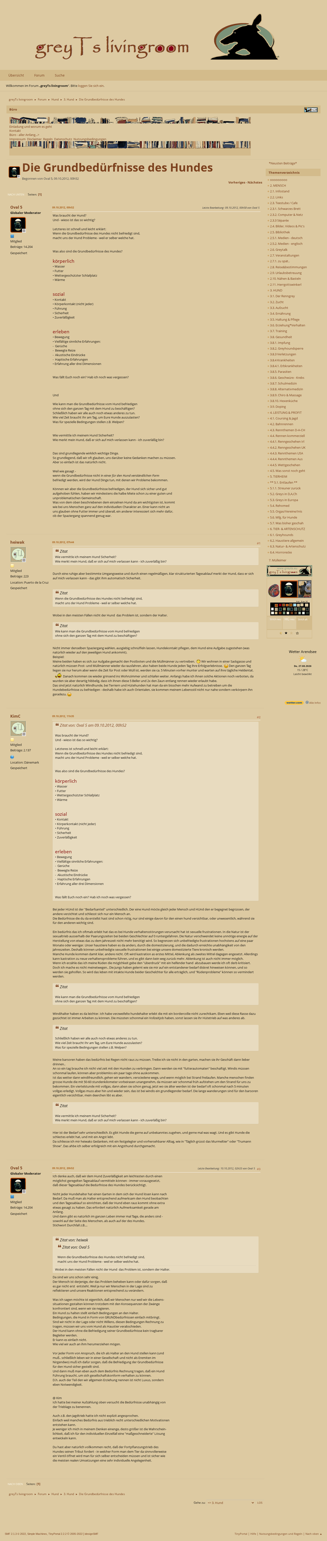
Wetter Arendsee (302, 651)
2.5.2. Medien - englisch (286, 243)
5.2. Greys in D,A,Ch (283, 494)
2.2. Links (276, 197)
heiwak (17, 542)
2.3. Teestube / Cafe (283, 203)
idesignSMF (91, 1533)
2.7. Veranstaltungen (284, 255)
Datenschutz (63, 139)
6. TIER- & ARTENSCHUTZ (287, 529)
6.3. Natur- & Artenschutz (287, 546)
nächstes (255, 182)
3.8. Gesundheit (280, 337)
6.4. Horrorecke (280, 552)
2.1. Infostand (279, 191)
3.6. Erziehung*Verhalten (287, 325)
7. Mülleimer (277, 560)
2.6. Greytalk (278, 249)
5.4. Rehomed (279, 505)
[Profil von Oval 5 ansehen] (15, 176)
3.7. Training (278, 331)
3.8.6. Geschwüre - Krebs (286, 377)
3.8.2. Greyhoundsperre (286, 348)
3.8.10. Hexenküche (283, 401)
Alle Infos (315, 702)
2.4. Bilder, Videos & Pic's (286, 226)
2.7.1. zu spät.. (279, 261)
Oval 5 (16, 207)
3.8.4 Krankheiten (282, 360)
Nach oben (15, 1484)
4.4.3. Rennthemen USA (286, 453)
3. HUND (275, 290)
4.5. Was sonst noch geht (287, 471)
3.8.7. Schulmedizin (283, 383)
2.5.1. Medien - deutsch (286, 238)
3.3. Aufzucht (278, 308)
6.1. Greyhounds (281, 535)
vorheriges (236, 182)
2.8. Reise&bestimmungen (288, 267)
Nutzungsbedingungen (89, 139)
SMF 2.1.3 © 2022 (15, 1533)
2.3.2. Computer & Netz (286, 214)
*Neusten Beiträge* (283, 163)
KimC (15, 716)
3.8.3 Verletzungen (282, 354)
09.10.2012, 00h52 (63, 207)
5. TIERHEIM (278, 476)
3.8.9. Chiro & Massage (285, 395)
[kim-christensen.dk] (12, 756)
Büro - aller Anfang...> (24, 135)
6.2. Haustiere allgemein (286, 540)
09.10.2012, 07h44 (63, 542)
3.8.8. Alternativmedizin (286, 389)
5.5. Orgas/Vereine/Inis (285, 511)
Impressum (17, 139)
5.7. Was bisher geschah (286, 523)
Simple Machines (37, 1533)
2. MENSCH (277, 185)
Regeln (48, 139)
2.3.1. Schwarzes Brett (285, 209)
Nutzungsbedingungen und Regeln (280, 1533)
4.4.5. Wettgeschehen (284, 465)
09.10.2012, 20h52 (63, 1168)
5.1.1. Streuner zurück (285, 488)
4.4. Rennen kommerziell (287, 436)
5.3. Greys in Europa (283, 500)
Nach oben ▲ (313, 1533)
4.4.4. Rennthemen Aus (286, 459)
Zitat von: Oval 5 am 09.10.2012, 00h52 (93, 725)
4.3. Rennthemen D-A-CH (287, 430)
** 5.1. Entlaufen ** (283, 482)
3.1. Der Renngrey (282, 296)
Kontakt (15, 130)
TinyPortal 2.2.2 (57, 1533)
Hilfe (253, 1533)
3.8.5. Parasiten (280, 371)
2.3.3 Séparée (279, 220)
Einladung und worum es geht (30, 126)
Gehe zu (199, 1503)
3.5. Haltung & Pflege (284, 319)
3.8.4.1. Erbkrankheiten (285, 366)
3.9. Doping (277, 406)
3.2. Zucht (276, 302)
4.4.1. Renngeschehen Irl (286, 441)
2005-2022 (76, 1533)
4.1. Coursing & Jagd (283, 418)
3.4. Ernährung (280, 313)
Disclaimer (34, 139)
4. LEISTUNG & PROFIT (285, 412)
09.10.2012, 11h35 (63, 716)
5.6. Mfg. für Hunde (283, 517)
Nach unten (16, 194)
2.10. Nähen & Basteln (285, 278)
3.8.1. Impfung (279, 343)
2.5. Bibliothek (279, 232)
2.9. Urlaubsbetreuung (285, 273)
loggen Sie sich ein (91, 86)
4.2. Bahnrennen (281, 424)
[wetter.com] (294, 703)
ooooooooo (278, 180)
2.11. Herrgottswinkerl (285, 284)
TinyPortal (241, 1533)
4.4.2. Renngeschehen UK (287, 447)
